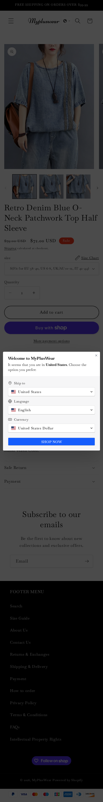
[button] (51, 391)
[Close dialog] (96, 355)
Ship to (19, 383)
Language (21, 401)
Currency (21, 419)
